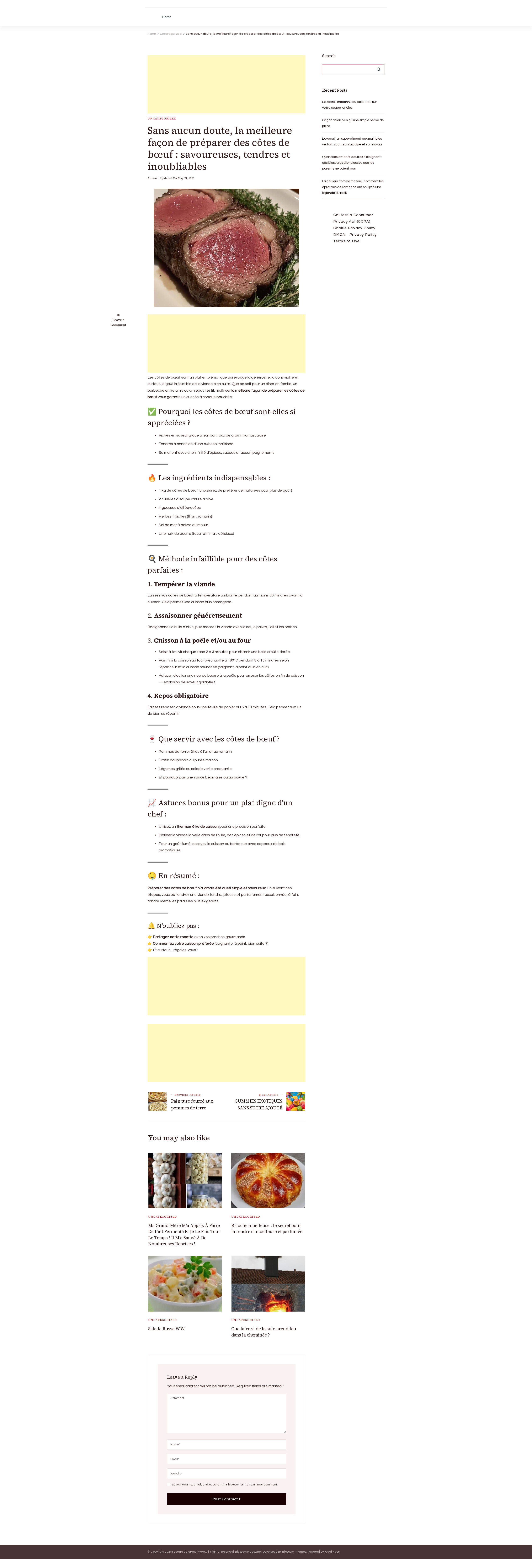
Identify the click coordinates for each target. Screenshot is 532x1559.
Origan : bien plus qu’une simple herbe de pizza (353, 123)
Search (329, 56)
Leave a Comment (118, 322)
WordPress (332, 1551)
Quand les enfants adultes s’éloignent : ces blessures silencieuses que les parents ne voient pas (352, 162)
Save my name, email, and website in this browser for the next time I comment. (225, 1484)
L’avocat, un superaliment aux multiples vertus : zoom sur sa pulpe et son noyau (352, 141)
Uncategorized (162, 118)
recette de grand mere (188, 1551)
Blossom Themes (294, 1551)
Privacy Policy (363, 235)
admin (152, 178)
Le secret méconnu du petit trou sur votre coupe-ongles (349, 104)
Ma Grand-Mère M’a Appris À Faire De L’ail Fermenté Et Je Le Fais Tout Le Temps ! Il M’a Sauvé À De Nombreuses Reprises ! (184, 1234)
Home (166, 16)
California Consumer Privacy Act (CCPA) (353, 218)
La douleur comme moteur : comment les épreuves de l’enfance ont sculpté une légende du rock (353, 187)
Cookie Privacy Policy (354, 228)
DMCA (339, 235)
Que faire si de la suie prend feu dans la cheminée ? (263, 1332)
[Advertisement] (226, 84)
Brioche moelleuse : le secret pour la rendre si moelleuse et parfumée (266, 1228)
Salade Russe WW (166, 1329)
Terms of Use (346, 241)
